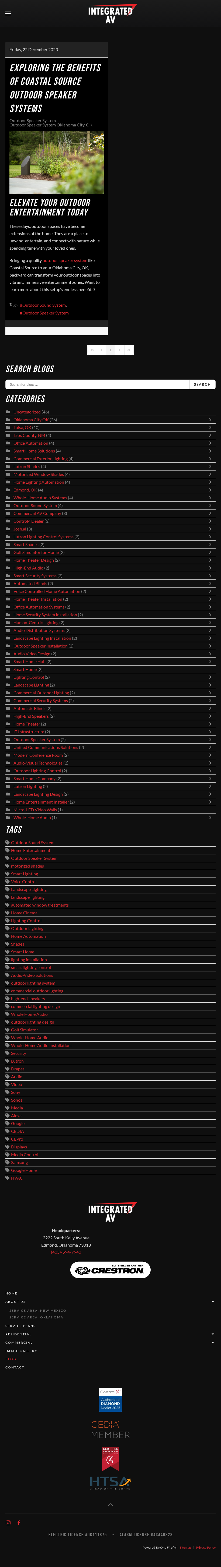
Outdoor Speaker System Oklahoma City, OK (50, 125)
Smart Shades (26, 544)
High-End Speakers (31, 716)
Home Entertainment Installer (41, 802)
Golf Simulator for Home (36, 552)
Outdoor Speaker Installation (40, 645)
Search (202, 384)
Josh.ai (19, 528)
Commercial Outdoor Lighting (41, 692)
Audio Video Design (31, 653)
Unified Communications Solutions (45, 747)
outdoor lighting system (33, 983)
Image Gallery (21, 1351)
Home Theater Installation (37, 599)
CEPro (17, 1139)
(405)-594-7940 (66, 1252)
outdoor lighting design (32, 1022)
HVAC (17, 1178)
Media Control (24, 1154)
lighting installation (29, 959)
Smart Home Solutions (34, 450)
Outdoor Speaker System (32, 120)
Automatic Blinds (29, 708)
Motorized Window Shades (38, 474)
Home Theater (26, 723)
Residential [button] (18, 1334)
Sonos (16, 1100)
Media (17, 1107)
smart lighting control (31, 967)
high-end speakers (28, 998)
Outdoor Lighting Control (37, 770)
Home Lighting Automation (38, 482)
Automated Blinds (30, 583)
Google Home (24, 1170)
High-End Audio (28, 567)
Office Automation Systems (38, 606)
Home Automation (28, 936)
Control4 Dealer (28, 521)
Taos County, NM (29, 435)
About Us (15, 1302)
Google (18, 1123)
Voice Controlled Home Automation (46, 591)
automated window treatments (40, 905)
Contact (14, 1367)
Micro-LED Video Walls (35, 809)
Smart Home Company (34, 778)
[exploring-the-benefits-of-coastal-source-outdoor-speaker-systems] (56, 162)
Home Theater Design (33, 560)
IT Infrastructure (28, 731)
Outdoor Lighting (27, 928)
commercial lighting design (35, 1006)
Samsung (19, 1162)
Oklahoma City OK (31, 419)
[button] (8, 13)
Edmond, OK (25, 489)
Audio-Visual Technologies (38, 762)
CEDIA (17, 1131)
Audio (16, 1076)
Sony (15, 1092)
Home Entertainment (30, 850)
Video (16, 1084)
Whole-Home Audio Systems (40, 497)
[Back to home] (110, 13)
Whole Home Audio (29, 1014)
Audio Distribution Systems (39, 630)
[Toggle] (212, 419)
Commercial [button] (19, 1342)
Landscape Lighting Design (38, 794)
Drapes (18, 1068)
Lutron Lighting (27, 786)
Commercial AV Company (37, 513)
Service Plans (20, 1326)
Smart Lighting (24, 873)
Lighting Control (28, 677)
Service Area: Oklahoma (36, 1317)
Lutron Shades (26, 466)
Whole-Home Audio (32, 817)
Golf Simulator (24, 1029)
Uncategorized (27, 411)
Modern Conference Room (38, 755)
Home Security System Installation (45, 614)
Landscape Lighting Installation (42, 638)
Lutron (17, 1061)
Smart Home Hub (29, 661)
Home (11, 1293)
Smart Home (25, 669)
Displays (19, 1146)
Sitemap (185, 1547)
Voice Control (24, 881)
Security (18, 1053)
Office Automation (30, 443)
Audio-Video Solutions (32, 975)
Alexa (16, 1115)
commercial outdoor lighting (37, 990)
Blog (10, 1359)
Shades (17, 944)
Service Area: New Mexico (38, 1310)
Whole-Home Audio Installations (41, 1045)
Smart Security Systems (35, 575)
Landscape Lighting (31, 684)
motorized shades (27, 866)
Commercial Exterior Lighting (40, 458)
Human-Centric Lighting (35, 622)
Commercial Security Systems (40, 700)
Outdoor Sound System (44, 305)
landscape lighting (27, 897)
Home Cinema (24, 912)
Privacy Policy (206, 1547)
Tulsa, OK (22, 427)
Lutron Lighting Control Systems (43, 536)
